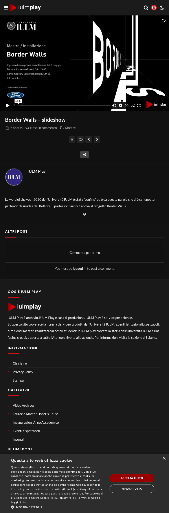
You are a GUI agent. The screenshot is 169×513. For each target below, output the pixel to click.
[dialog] (84, 483)
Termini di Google (88, 498)
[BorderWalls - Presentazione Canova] (97, 139)
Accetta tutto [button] (132, 478)
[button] (58, 507)
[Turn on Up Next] (80, 139)
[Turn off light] (72, 139)
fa (16, 128)
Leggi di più (18, 502)
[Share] (84, 154)
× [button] (164, 458)
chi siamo (149, 337)
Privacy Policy (67, 498)
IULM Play (37, 171)
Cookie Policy (48, 498)
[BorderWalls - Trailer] (88, 139)
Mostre (70, 128)
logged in (79, 268)
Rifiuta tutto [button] (131, 489)
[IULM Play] (14, 177)
